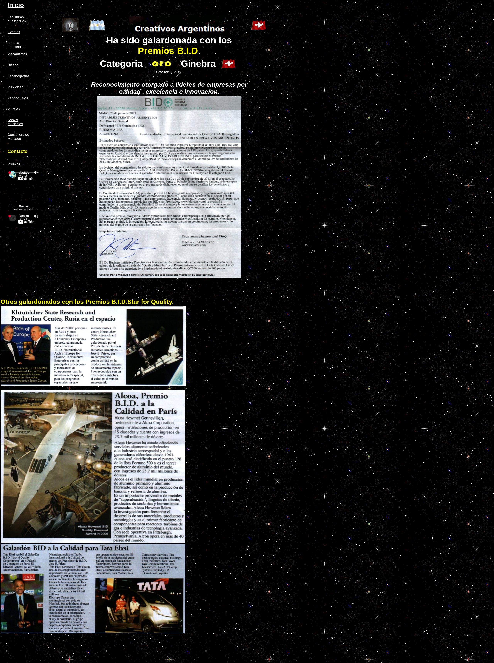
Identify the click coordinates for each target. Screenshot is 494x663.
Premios (14, 164)
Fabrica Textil (18, 98)
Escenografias (19, 76)
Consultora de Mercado (18, 137)
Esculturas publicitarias (17, 19)
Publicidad (16, 87)
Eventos (14, 32)
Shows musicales (15, 122)
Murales (14, 109)
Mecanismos (17, 54)
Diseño (13, 65)
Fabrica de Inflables (16, 45)
